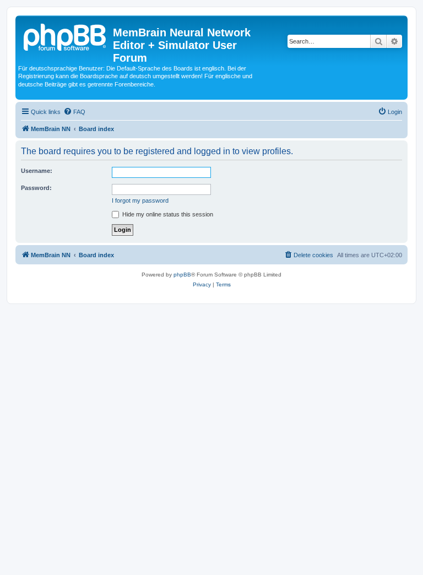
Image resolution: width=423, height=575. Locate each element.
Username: (36, 170)
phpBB (182, 275)
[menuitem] (74, 111)
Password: (36, 188)
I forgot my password (140, 200)
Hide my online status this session (167, 214)
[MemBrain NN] (65, 35)
